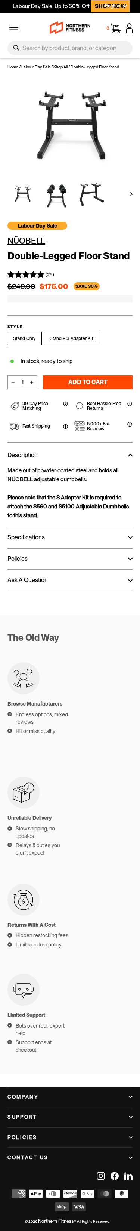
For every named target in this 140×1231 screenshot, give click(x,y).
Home (12, 67)
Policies (22, 1137)
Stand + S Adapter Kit (71, 338)
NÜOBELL (26, 240)
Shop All (60, 67)
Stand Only (24, 338)
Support (22, 1117)
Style (15, 327)
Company (23, 1097)
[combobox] (70, 48)
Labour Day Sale (36, 67)
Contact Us (28, 1157)
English (112, 6)
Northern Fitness (56, 1221)
